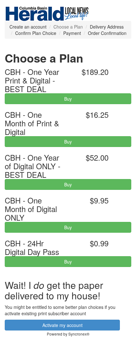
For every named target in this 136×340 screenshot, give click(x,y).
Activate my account (62, 325)
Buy (68, 99)
